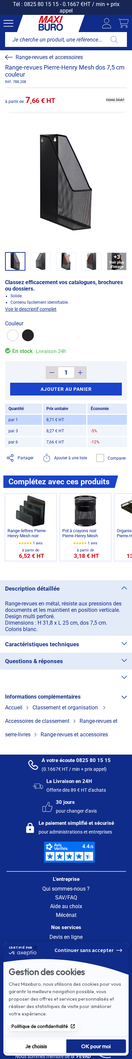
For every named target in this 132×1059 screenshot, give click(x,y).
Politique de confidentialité (40, 1026)
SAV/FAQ (66, 897)
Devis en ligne (66, 937)
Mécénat (66, 915)
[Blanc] (13, 335)
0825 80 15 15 (41, 4)
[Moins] (52, 372)
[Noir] (28, 335)
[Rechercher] (114, 39)
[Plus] (80, 372)
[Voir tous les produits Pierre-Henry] (115, 100)
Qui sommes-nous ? (66, 889)
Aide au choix (66, 906)
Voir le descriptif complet (31, 309)
